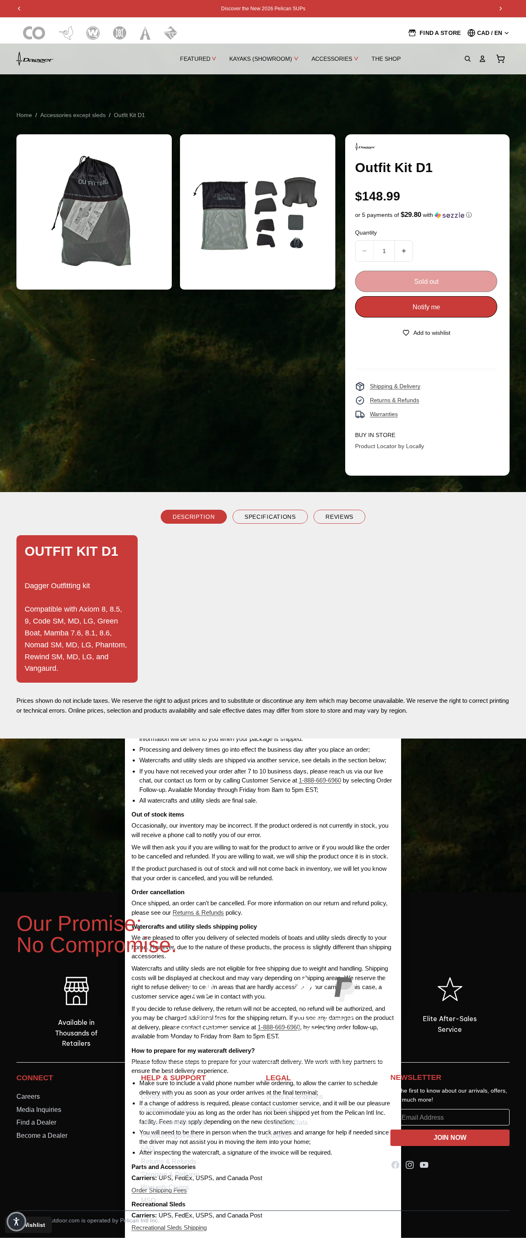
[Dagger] (34, 59)
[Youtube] (424, 1165)
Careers (28, 1096)
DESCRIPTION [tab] (194, 516)
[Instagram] (410, 1165)
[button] (413, 215)
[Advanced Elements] (145, 33)
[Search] (468, 59)
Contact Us (157, 1096)
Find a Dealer (36, 1122)
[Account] (482, 59)
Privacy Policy (286, 1109)
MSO (148, 1200)
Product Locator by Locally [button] (389, 446)
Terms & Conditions (294, 1096)
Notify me (426, 307)
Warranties (384, 414)
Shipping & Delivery (395, 386)
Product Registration (171, 1135)
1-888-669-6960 (320, 780)
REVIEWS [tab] (339, 516)
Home (24, 115)
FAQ (147, 1148)
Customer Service (167, 1109)
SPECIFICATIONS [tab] (270, 516)
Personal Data (287, 1122)
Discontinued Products (174, 1122)
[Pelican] (66, 33)
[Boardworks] (171, 33)
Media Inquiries (38, 1109)
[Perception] (120, 33)
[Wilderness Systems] (93, 33)
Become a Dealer (41, 1135)
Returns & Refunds (394, 400)
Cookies (278, 1135)
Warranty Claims (165, 1187)
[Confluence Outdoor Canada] (34, 33)
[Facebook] (395, 1165)
